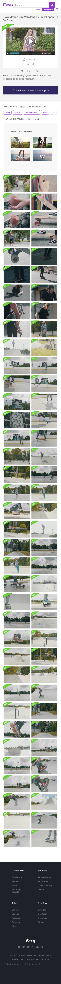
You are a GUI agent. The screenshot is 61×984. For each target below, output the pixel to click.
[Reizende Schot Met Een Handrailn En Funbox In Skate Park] (17, 747)
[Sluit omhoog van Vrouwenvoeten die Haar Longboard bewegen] (44, 238)
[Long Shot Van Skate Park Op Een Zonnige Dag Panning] (44, 674)
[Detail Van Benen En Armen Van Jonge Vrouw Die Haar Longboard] (44, 201)
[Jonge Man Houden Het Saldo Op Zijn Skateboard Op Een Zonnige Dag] (44, 547)
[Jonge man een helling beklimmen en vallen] (17, 802)
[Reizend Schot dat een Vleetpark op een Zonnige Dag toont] (17, 820)
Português (17, 918)
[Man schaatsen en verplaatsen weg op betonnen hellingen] (44, 602)
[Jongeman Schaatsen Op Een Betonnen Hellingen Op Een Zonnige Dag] (44, 820)
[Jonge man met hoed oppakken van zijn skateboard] (17, 492)
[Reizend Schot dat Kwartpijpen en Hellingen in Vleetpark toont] (44, 802)
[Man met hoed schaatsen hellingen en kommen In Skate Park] (17, 638)
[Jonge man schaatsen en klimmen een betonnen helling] (17, 729)
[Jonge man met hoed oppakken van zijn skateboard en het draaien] (17, 565)
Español (15, 914)
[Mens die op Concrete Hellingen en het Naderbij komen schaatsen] (17, 783)
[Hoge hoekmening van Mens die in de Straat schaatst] (17, 292)
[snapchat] (37, 947)
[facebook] (19, 947)
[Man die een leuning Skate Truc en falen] (17, 529)
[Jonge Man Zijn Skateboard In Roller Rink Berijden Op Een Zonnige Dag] (44, 565)
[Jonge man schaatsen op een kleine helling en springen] (17, 547)
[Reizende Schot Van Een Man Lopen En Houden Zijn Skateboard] (17, 329)
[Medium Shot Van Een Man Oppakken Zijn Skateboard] (44, 347)
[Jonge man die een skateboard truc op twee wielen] (17, 693)
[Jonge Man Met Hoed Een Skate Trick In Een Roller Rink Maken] (17, 365)
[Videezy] (8, 4)
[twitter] (23, 947)
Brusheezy (17, 877)
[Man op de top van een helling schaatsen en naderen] (44, 529)
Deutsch (16, 922)
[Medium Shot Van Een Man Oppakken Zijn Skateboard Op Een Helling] (17, 347)
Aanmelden (48, 9)
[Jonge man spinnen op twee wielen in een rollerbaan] (44, 365)
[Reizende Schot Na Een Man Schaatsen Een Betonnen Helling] (17, 602)
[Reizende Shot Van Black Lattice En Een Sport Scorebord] (17, 402)
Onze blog (43, 918)
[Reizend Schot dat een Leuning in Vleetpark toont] (17, 711)
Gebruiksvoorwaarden (14, 964)
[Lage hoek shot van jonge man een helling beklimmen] (44, 456)
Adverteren (43, 881)
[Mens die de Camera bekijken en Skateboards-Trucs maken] (44, 311)
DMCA (41, 889)
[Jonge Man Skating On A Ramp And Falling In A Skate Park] (44, 693)
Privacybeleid (32, 964)
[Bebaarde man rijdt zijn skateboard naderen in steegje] (44, 274)
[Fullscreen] (53, 53)
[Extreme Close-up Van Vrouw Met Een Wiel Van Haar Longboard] (17, 201)
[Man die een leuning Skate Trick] (44, 656)
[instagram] (33, 947)
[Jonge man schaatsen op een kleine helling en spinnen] (44, 729)
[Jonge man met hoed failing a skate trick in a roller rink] (44, 383)
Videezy (16, 885)
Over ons (42, 910)
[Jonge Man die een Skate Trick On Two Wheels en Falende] (44, 402)
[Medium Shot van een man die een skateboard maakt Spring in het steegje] (44, 292)
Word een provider (16, 890)
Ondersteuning (45, 885)
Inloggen (38, 9)
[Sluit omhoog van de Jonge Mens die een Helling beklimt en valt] (44, 783)
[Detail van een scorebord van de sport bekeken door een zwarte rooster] (17, 420)
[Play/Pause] (7, 53)
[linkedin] (42, 947)
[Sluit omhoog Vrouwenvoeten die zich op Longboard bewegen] (44, 220)
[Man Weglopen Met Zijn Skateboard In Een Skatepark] (44, 329)
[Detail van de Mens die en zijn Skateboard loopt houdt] (17, 311)
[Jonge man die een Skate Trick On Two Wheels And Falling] (17, 383)
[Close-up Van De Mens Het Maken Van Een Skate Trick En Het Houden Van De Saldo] (44, 420)
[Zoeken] (52, 5)
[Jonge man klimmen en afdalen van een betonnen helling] (17, 674)
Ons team (42, 914)
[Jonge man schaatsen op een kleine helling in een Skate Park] (44, 711)
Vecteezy (16, 881)
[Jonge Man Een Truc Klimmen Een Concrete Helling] (17, 838)
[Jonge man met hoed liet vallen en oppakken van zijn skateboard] (44, 492)
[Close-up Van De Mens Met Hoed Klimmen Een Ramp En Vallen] (44, 765)
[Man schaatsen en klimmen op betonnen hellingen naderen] (44, 747)
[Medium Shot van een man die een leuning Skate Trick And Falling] (17, 456)
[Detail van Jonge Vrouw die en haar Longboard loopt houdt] (44, 183)
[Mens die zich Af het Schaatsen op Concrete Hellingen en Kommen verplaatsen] (17, 511)
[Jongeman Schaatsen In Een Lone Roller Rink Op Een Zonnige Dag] (17, 765)
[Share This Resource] (33, 64)
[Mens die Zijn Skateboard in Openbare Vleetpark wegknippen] (44, 838)
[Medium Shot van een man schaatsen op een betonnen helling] (44, 511)
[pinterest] (28, 947)
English (15, 910)
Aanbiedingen (44, 877)
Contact (41, 922)
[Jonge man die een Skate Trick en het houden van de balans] (17, 438)
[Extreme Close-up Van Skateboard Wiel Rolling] (17, 256)
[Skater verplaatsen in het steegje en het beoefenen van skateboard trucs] (17, 274)
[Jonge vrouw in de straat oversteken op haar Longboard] (17, 238)
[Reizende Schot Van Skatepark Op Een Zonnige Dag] (44, 638)
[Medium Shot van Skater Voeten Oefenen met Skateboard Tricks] (44, 256)
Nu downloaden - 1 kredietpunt (32, 90)
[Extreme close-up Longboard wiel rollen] (17, 220)
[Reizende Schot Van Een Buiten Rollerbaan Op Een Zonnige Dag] (44, 620)
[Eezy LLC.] (30, 941)
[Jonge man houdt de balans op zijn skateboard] (44, 474)
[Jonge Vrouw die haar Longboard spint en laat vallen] (17, 183)
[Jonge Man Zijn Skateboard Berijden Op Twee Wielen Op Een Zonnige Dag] (17, 620)
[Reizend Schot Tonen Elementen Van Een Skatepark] (17, 656)
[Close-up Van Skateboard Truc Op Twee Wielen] (44, 438)
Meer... (15, 926)
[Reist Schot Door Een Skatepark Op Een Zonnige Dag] (44, 583)
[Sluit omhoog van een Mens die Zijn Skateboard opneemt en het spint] (17, 583)
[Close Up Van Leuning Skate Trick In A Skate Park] (17, 474)
